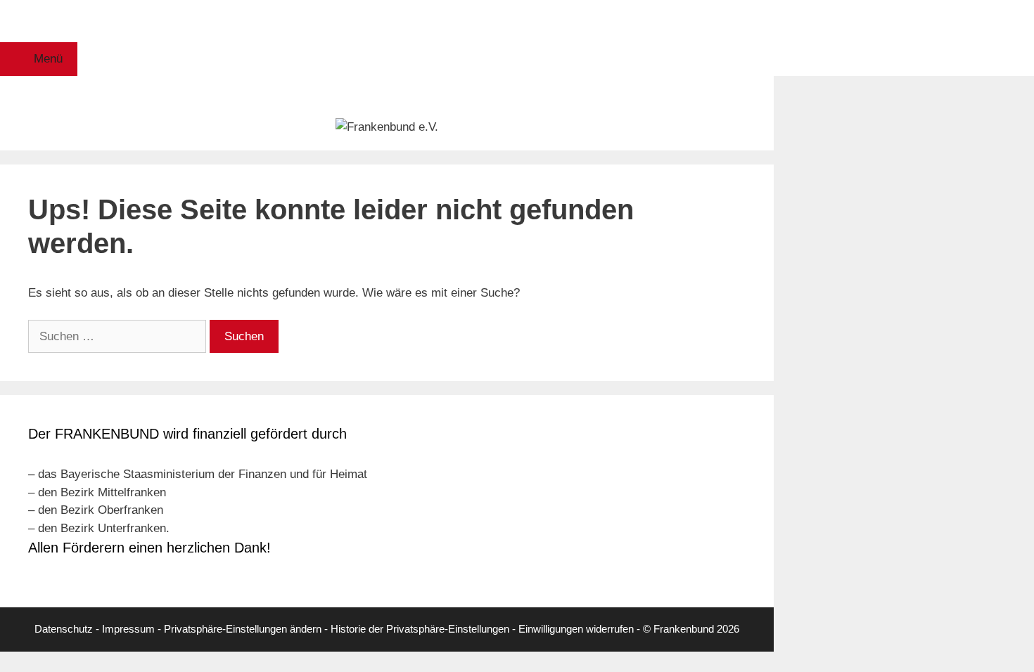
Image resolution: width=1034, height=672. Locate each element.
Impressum (128, 629)
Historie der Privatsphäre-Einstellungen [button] (420, 629)
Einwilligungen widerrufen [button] (576, 629)
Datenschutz (63, 629)
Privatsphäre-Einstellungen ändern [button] (242, 629)
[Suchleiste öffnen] (387, 21)
